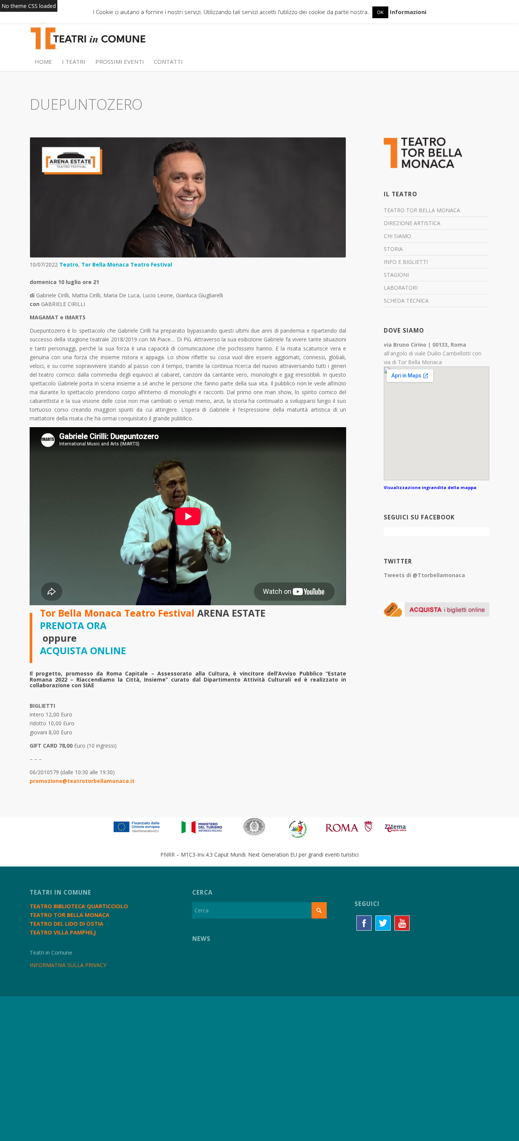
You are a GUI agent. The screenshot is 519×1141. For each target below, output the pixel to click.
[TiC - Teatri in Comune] (88, 34)
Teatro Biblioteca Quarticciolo (79, 906)
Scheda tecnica (406, 300)
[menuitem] (43, 61)
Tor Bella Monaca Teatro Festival (126, 264)
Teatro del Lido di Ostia (66, 923)
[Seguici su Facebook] (364, 923)
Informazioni (408, 12)
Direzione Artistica (412, 223)
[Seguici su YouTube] (402, 923)
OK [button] (380, 12)
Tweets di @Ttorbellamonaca (424, 575)
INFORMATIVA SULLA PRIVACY (68, 965)
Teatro (68, 264)
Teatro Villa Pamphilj (63, 932)
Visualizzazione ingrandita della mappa (430, 487)
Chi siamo (397, 236)
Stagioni (396, 274)
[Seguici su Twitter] (383, 923)
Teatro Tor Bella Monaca (422, 210)
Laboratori (401, 287)
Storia (393, 249)
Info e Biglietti (406, 261)
